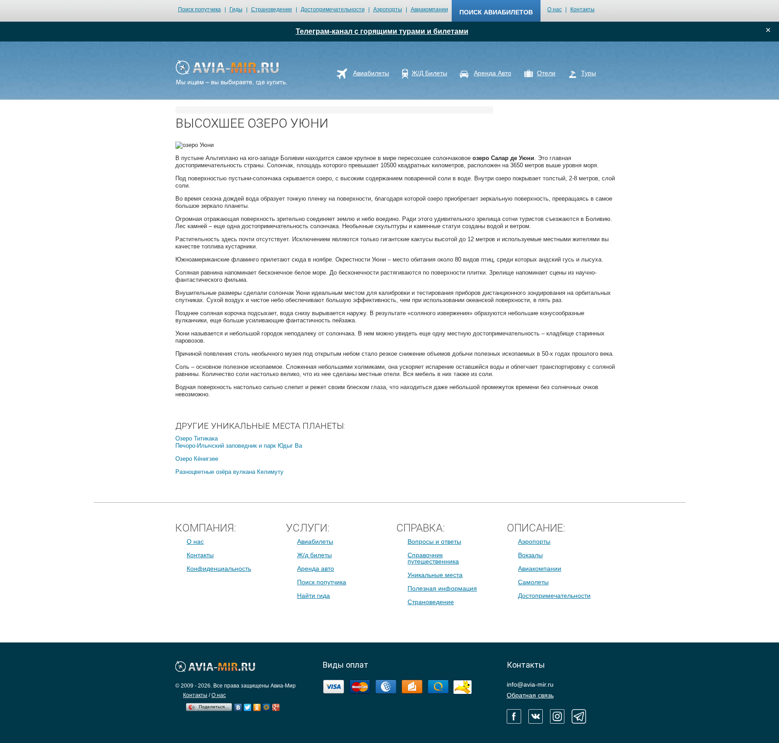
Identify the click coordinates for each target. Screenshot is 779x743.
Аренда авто (315, 568)
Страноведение (271, 9)
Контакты (582, 9)
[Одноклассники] (257, 705)
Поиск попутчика (199, 9)
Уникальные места (435, 574)
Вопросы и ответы (434, 541)
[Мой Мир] (266, 705)
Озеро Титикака (196, 438)
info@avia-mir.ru (530, 684)
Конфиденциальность (219, 568)
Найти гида (313, 595)
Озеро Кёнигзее (196, 458)
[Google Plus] (276, 705)
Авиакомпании (429, 9)
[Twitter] (247, 705)
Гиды (236, 9)
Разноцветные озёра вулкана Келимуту (229, 471)
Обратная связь (530, 695)
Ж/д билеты (314, 555)
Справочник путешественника (433, 558)
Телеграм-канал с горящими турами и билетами (382, 31)
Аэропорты (387, 9)
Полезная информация (442, 588)
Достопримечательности (333, 9)
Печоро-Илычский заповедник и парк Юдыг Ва (238, 445)
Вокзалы (530, 555)
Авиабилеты (315, 541)
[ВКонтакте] (238, 705)
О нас (554, 9)
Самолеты (533, 582)
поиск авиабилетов (496, 12)
